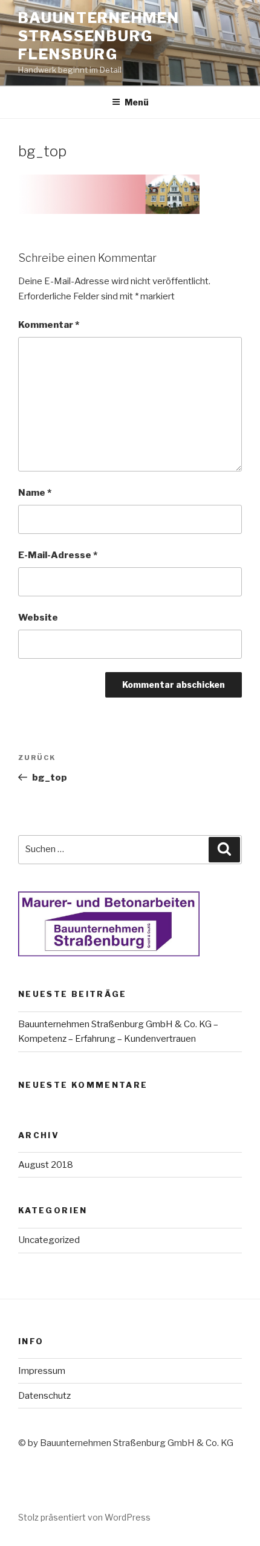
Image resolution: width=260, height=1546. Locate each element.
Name (34, 492)
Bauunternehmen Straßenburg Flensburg (99, 36)
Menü (137, 102)
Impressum (41, 1370)
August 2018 (45, 1164)
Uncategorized (49, 1239)
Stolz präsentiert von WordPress (84, 1517)
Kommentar (48, 324)
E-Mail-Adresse (57, 555)
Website (38, 617)
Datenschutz (44, 1395)
